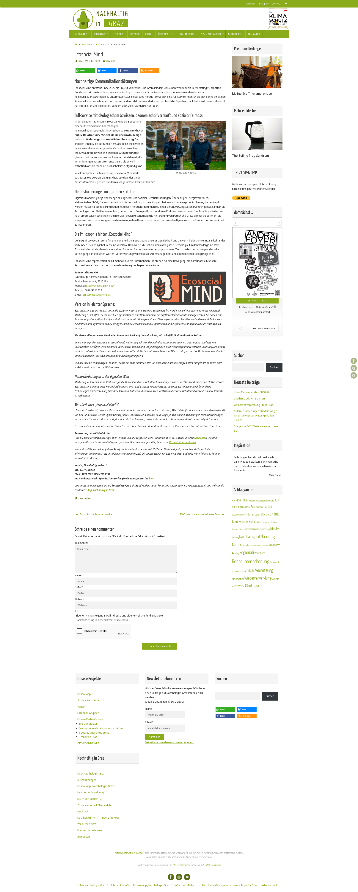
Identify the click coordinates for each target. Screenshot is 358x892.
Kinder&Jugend (253, 514)
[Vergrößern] (221, 125)
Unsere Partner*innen (90, 719)
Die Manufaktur (88, 723)
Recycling (235, 553)
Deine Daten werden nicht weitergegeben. (169, 742)
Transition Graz (88, 737)
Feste (254, 507)
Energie (244, 507)
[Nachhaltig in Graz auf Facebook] (354, 361)
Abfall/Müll (237, 500)
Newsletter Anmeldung (90, 792)
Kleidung (266, 514)
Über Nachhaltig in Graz (91, 773)
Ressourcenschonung (250, 561)
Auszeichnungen (87, 780)
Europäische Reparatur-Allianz (97, 514)
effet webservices (181, 865)
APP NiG (276, 3)
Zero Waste (238, 586)
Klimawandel (240, 522)
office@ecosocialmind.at (97, 294)
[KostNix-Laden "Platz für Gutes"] (257, 262)
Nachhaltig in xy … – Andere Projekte (98, 817)
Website (79, 599)
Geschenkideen (238, 514)
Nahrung (267, 536)
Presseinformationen (89, 830)
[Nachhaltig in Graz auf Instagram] (354, 368)
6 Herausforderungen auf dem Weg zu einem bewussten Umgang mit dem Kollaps (256, 415)
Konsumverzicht (264, 522)
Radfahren (275, 545)
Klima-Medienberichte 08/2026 (252, 392)
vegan (242, 571)
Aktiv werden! (269, 885)
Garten (268, 506)
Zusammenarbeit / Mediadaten (95, 805)
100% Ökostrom (212, 865)
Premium (267, 545)
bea (80, 61)
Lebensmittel (237, 529)
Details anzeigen (264, 328)
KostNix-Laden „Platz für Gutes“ (255, 307)
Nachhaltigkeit (249, 536)
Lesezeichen (84, 498)
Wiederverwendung (257, 578)
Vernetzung (264, 570)
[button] (85, 70)
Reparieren (259, 553)
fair (249, 507)
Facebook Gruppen (88, 713)
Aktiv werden (249, 500)
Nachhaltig (235, 538)
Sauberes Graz (275, 562)
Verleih (81, 706)
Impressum (83, 836)
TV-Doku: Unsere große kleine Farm (200, 514)
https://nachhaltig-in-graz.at (129, 852)
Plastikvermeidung (257, 545)
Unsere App (84, 694)
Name (79, 575)
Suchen (274, 367)
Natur (236, 545)
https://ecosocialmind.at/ (99, 285)
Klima (276, 514)
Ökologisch (253, 585)
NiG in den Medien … (89, 798)
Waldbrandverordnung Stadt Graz (253, 405)
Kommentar (81, 543)
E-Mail (79, 587)
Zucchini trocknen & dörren (249, 398)
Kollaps (253, 522)
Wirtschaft (275, 579)
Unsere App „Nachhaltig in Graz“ (95, 786)
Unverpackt (235, 571)
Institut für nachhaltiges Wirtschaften (101, 728)
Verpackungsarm (238, 579)
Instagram (264, 3)
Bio (272, 500)
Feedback (82, 811)
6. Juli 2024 (94, 61)
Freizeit (260, 507)
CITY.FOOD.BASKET (88, 743)
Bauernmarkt (266, 501)
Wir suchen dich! (86, 824)
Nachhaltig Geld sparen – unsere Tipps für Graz (229, 885)
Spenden (250, 3)
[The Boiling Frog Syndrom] (257, 149)
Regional (246, 552)
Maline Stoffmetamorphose (252, 93)
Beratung (101, 44)
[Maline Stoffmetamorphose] (257, 87)
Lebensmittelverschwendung (256, 529)
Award (258, 500)
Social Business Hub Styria (94, 732)
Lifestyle (275, 529)
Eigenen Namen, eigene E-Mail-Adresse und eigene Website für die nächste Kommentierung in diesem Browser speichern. (119, 618)
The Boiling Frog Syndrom (250, 155)
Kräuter (274, 522)
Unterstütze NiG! (119, 885)
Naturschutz (245, 545)
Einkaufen (87, 44)
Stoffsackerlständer (89, 700)
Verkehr (250, 571)
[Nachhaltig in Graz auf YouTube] (354, 375)
